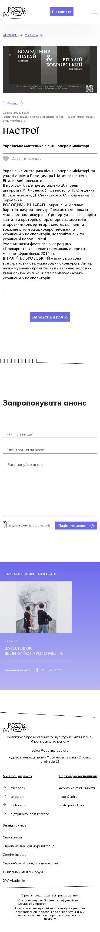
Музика (31, 35)
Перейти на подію (50, 317)
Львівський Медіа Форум (23, 872)
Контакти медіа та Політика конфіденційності (49, 900)
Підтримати (61, 12)
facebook (18, 788)
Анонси (10, 35)
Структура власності (32, 903)
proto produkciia (71, 805)
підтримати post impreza (30, 814)
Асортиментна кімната (77, 788)
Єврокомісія (12, 837)
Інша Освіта (68, 796)
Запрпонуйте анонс (25, 464)
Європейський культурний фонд (28, 846)
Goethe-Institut (14, 854)
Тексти (11, 640)
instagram (18, 805)
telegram (17, 796)
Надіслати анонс (72, 525)
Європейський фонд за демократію (31, 863)
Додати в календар (26, 158)
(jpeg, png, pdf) (29, 525)
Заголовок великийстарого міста (34, 651)
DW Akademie (14, 880)
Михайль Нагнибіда (19, 670)
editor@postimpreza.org (50, 750)
